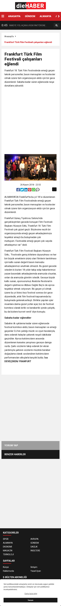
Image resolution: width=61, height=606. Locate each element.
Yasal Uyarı (35, 571)
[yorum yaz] (38, 190)
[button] (59, 16)
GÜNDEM (30, 16)
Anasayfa (9, 36)
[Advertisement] (30, 121)
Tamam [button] (30, 600)
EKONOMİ (7, 547)
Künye (6, 567)
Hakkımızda (8, 571)
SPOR (5, 539)
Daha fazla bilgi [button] (31, 594)
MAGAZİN (7, 550)
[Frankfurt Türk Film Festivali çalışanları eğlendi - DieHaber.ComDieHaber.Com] (30, 6)
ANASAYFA (14, 16)
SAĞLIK (33, 547)
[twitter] (22, 190)
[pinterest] (30, 190)
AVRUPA (34, 539)
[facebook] (18, 190)
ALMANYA (45, 16)
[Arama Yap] (57, 25)
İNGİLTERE (35, 550)
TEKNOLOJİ (8, 554)
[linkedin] (26, 190)
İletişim (33, 567)
